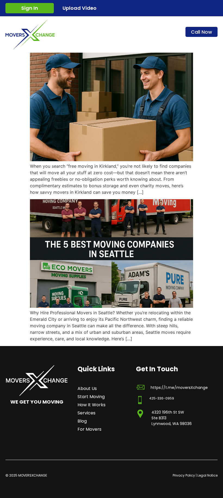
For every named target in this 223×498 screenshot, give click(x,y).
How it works (92, 405)
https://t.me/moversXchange (179, 387)
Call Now (201, 31)
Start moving (91, 396)
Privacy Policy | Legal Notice (195, 475)
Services (86, 413)
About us (87, 388)
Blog (82, 421)
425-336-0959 (161, 398)
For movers (89, 429)
